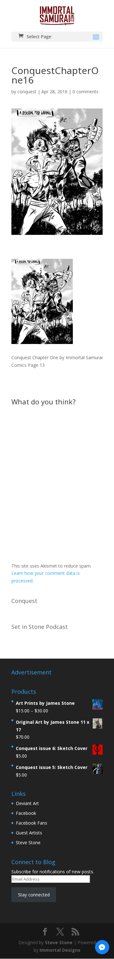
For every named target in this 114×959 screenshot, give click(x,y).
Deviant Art (27, 803)
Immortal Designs (60, 950)
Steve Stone (28, 842)
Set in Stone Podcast (39, 626)
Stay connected (34, 895)
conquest (26, 92)
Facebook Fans (31, 823)
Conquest (24, 601)
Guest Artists (29, 833)
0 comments (85, 92)
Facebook (26, 813)
